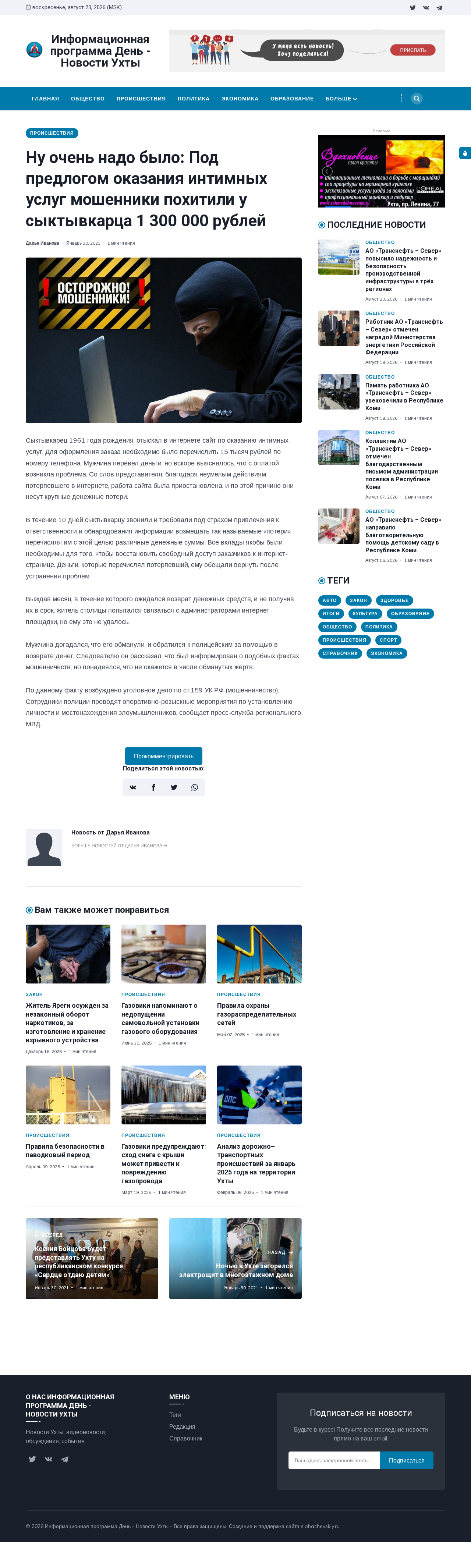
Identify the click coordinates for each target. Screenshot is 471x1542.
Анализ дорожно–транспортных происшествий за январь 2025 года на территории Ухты (256, 1163)
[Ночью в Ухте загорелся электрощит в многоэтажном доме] (235, 1258)
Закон (34, 994)
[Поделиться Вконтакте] (133, 787)
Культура (365, 613)
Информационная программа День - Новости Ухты (107, 1526)
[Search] (417, 98)
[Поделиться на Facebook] (153, 787)
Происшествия (141, 98)
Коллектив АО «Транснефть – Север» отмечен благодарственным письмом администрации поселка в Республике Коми (401, 463)
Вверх (430, 1526)
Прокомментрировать (164, 756)
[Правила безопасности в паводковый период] (68, 1095)
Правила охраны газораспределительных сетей (256, 1014)
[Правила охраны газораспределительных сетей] (259, 954)
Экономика (240, 98)
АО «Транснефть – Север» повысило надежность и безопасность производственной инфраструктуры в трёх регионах (403, 270)
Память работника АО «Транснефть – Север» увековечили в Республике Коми (404, 397)
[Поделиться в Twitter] (174, 787)
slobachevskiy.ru (320, 1526)
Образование (292, 98)
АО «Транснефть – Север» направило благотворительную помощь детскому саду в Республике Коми (403, 535)
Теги (175, 1414)
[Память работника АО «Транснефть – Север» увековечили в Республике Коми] (341, 397)
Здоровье (394, 600)
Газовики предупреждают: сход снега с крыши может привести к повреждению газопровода (163, 1163)
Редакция (182, 1426)
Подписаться (407, 1460)
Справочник (340, 653)
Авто (330, 600)
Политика (194, 98)
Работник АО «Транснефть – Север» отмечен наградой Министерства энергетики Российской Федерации (404, 337)
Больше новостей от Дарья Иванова (117, 845)
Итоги (331, 613)
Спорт (388, 640)
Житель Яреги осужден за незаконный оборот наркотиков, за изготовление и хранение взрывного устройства (67, 1023)
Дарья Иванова (43, 243)
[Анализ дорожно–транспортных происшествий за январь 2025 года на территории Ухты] (259, 1095)
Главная (45, 98)
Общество (88, 98)
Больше (338, 98)
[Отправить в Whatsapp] (194, 787)
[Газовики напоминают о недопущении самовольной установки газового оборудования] (163, 954)
